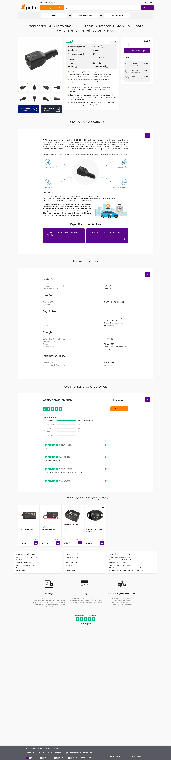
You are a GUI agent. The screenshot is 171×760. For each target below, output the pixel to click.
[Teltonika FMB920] (28, 513)
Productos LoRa (71, 559)
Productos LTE (21, 557)
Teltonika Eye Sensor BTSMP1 (93, 525)
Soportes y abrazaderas (24, 565)
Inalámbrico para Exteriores (25, 562)
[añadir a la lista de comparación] (111, 41)
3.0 (88, 521)
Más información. (85, 753)
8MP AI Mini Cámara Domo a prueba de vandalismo (127, 565)
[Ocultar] (147, 135)
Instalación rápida (117, 15)
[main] (30, 7)
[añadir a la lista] (115, 41)
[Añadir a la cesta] (36, 540)
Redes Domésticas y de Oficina (27, 554)
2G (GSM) (107, 286)
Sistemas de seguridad (24, 559)
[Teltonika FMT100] (50, 513)
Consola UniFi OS (72, 557)
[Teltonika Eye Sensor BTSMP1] (95, 513)
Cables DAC (70, 562)
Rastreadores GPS (85, 15)
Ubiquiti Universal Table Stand (119, 554)
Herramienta (70, 567)
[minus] (126, 45)
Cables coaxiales (71, 565)
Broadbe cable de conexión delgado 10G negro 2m (126, 567)
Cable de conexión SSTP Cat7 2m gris (122, 557)
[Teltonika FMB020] (73, 513)
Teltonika (54, 15)
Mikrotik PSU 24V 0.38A (117, 559)
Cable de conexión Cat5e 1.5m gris (121, 562)
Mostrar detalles (86, 757)
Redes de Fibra (21, 567)
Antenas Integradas (72, 554)
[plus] (147, 45)
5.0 (70, 41)
